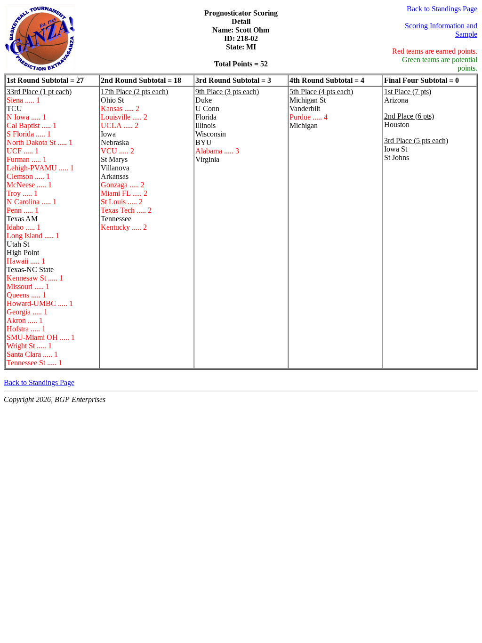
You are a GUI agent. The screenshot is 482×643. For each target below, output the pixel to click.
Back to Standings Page (442, 9)
